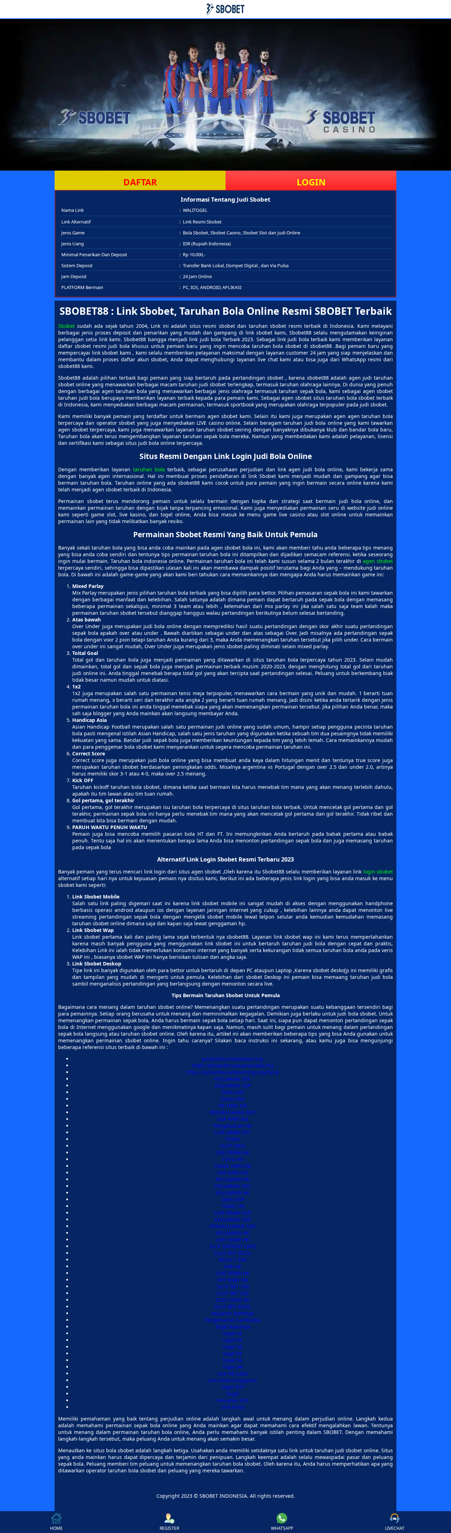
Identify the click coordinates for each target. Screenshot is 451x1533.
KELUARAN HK (232, 1179)
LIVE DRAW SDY (233, 1132)
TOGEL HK (233, 1206)
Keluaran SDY (233, 1400)
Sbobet (66, 326)
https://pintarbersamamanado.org (232, 1065)
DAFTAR (140, 182)
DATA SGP (232, 1092)
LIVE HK (233, 1266)
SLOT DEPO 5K (232, 1299)
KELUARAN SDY (233, 1078)
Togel (232, 1393)
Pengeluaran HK (233, 1125)
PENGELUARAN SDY (232, 1112)
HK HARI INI (232, 1105)
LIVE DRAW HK (232, 1152)
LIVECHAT (394, 1528)
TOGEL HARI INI (232, 1166)
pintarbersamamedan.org (232, 1058)
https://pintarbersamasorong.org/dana (232, 1072)
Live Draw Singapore (232, 1380)
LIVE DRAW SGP (233, 1212)
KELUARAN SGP (233, 1085)
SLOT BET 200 (233, 1293)
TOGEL (232, 1139)
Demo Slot (233, 1099)
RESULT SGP (232, 1259)
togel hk (232, 1333)
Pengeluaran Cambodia (232, 1320)
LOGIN (311, 182)
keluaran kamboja (232, 1313)
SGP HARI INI (232, 1119)
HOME (56, 1528)
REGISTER (169, 1528)
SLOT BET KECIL (232, 1253)
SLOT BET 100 (233, 1286)
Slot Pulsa (232, 1407)
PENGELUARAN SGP (232, 1226)
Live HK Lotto (232, 1373)
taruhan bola (149, 469)
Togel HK (232, 1366)
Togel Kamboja (232, 1326)
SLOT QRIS (232, 1145)
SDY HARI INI (232, 1279)
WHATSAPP (282, 1528)
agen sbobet (378, 561)
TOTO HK (232, 1159)
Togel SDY (232, 1387)
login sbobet (378, 871)
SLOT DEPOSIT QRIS (232, 1246)
